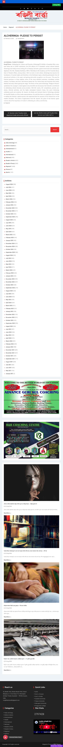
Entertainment (10, 148)
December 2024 (10, 243)
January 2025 (9, 240)
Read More (7, 513)
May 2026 (8, 193)
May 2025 (8, 228)
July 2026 (8, 187)
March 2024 (9, 270)
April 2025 (8, 231)
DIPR (36, 691)
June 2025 (8, 225)
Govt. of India (39, 696)
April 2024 (8, 267)
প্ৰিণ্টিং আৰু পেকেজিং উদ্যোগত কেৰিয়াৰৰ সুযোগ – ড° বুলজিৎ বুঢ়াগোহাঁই (19, 659)
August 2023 (9, 291)
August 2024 (9, 255)
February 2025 (10, 237)
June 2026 (8, 190)
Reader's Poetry (10, 163)
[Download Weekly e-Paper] (5, 737)
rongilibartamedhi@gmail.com (11, 700)
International (9, 154)
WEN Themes (57, 744)
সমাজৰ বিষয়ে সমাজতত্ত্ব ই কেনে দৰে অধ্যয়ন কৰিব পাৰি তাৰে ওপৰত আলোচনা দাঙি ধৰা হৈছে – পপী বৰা (25, 551)
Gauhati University (40, 698)
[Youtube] (28, 8)
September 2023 (10, 288)
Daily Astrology (10, 142)
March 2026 (9, 199)
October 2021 (9, 356)
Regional (7, 103)
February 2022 (10, 344)
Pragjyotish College (40, 705)
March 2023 (9, 305)
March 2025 (9, 234)
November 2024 (10, 246)
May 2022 (8, 335)
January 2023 (9, 311)
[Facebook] (20, 8)
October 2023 (9, 285)
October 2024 (9, 249)
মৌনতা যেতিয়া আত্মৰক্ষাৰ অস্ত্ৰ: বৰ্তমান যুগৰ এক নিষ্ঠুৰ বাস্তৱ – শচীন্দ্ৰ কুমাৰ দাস (20, 504)
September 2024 (10, 252)
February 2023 (10, 308)
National (8, 157)
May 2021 (8, 370)
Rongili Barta (21, 38)
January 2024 (9, 276)
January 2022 (9, 347)
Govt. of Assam (39, 694)
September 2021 (10, 359)
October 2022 (9, 320)
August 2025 (9, 220)
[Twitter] (24, 8)
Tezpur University (40, 701)
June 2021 (8, 367)
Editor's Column (10, 145)
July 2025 (8, 223)
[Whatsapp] (38, 8)
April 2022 (8, 338)
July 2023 (8, 293)
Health (8, 151)
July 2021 (8, 364)
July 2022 (8, 329)
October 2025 (9, 214)
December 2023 (10, 279)
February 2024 (10, 273)
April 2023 (8, 302)
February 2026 (10, 202)
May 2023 (8, 299)
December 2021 (10, 350)
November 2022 (10, 317)
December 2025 (10, 208)
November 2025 (10, 211)
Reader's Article (10, 160)
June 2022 (8, 332)
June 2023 (8, 296)
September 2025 (10, 217)
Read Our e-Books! (56, 746)
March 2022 (9, 341)
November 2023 (10, 282)
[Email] (42, 8)
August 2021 (9, 362)
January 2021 (9, 373)
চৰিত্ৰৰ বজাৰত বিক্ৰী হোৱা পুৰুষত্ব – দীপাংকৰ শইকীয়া (15, 605)
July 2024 (8, 258)
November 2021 (10, 353)
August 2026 (9, 184)
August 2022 (9, 326)
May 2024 (8, 264)
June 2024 (8, 261)
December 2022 (10, 314)
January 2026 (9, 205)
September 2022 (10, 323)
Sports (8, 172)
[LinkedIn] (35, 8)
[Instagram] (31, 8)
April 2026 (8, 196)
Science (8, 169)
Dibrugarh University (40, 703)
